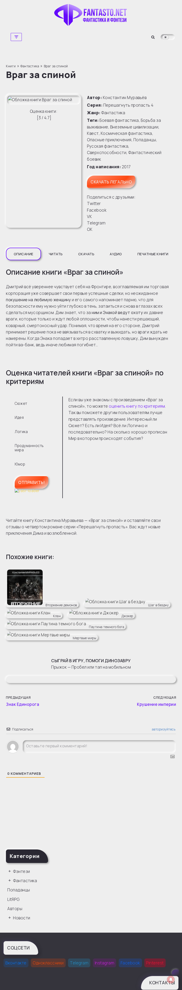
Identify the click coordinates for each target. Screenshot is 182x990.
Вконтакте (16, 963)
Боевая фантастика (119, 120)
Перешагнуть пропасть (126, 105)
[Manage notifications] (171, 979)
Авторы (14, 908)
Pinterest (155, 963)
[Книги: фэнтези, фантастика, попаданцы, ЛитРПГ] (91, 14)
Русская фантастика (107, 146)
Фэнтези (21, 871)
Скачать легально (111, 182)
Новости (21, 918)
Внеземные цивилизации (134, 127)
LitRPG (13, 899)
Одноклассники (48, 963)
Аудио (116, 254)
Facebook (130, 963)
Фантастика (113, 112)
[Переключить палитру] (167, 37)
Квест (93, 133)
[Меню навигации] (16, 37)
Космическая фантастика (126, 133)
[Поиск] (153, 37)
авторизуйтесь (163, 729)
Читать (56, 254)
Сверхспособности (106, 152)
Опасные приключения (109, 139)
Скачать (86, 254)
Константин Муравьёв (125, 97)
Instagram (104, 963)
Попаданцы (144, 139)
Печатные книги (152, 254)
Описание (23, 254)
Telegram (79, 963)
